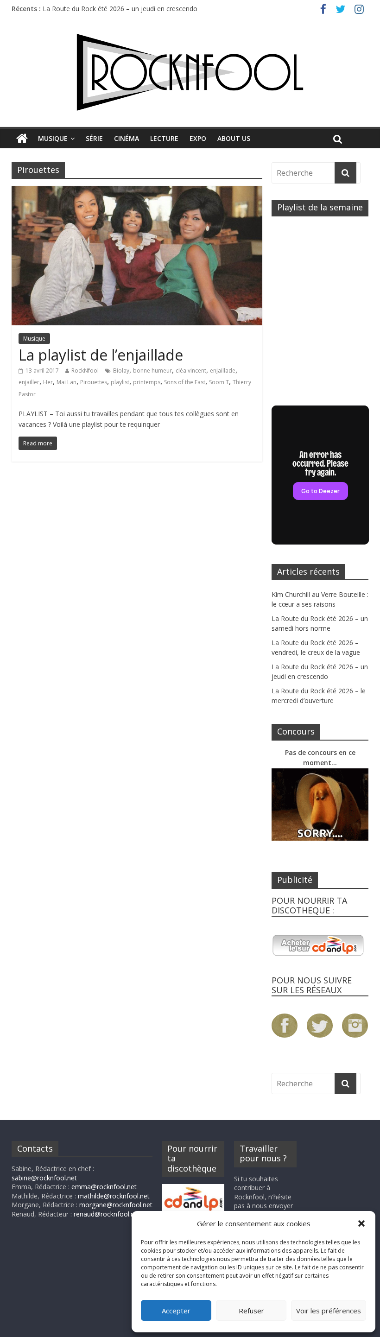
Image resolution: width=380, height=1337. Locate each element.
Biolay (121, 370)
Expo (198, 138)
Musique (53, 138)
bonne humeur (152, 370)
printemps (146, 382)
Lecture (164, 138)
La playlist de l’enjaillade (101, 355)
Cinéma (126, 138)
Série (94, 138)
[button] (361, 1223)
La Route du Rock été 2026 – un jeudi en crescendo (120, 8)
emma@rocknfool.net (104, 1186)
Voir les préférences (328, 1310)
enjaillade (222, 370)
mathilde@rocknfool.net (114, 1195)
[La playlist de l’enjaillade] (137, 191)
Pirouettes (93, 382)
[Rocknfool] (190, 72)
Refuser (251, 1310)
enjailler (29, 382)
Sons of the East (184, 382)
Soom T (219, 382)
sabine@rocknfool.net (44, 1177)
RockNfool (85, 370)
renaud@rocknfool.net (107, 1214)
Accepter (176, 1310)
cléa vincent (191, 370)
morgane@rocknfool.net (115, 1204)
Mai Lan (66, 382)
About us (233, 138)
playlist (120, 382)
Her (48, 382)
